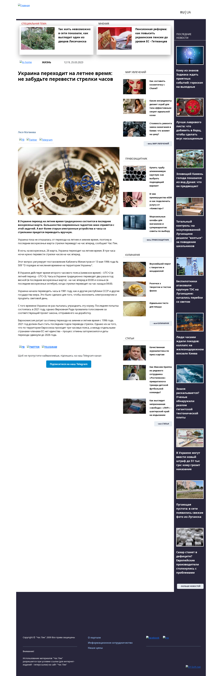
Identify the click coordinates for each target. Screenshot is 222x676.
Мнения (103, 23)
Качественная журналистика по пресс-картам (159, 351)
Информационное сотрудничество (110, 642)
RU (182, 12)
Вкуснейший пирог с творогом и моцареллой (160, 267)
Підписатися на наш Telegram (69, 364)
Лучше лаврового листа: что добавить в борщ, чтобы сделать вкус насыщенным (189, 130)
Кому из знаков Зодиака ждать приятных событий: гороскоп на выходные (189, 78)
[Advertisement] (68, 104)
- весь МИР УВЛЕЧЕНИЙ (158, 143)
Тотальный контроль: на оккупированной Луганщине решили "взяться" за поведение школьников (189, 234)
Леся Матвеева (27, 132)
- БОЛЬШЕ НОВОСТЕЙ (190, 586)
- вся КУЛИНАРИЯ (161, 323)
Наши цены (95, 648)
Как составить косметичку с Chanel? (157, 85)
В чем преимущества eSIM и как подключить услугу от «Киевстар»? (161, 201)
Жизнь (46, 62)
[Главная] (24, 5)
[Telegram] (46, 140)
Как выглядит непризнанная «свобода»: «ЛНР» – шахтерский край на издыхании (160, 407)
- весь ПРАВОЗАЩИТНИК (157, 240)
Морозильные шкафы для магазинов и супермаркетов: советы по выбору (160, 223)
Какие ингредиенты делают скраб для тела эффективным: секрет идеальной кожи (161, 108)
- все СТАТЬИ (163, 423)
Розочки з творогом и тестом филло (160, 287)
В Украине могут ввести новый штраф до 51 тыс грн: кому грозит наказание (188, 461)
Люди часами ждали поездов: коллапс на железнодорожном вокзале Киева (190, 345)
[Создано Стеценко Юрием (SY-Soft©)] (193, 666)
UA (189, 12)
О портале (94, 637)
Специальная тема (33, 23)
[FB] (21, 140)
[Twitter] (32, 140)
